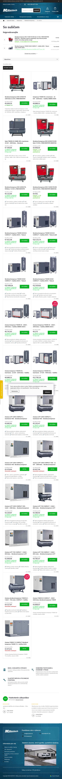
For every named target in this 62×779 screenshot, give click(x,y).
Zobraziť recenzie (19, 700)
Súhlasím (47, 392)
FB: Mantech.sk (28, 736)
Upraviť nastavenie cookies (32, 776)
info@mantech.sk (28, 733)
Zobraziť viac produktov (30, 53)
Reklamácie (7, 759)
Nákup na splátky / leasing (8, 4)
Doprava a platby (8, 757)
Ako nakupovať (8, 749)
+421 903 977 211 (46, 733)
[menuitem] (10, 17)
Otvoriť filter (8, 68)
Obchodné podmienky (9, 751)
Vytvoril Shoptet (55, 776)
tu (38, 388)
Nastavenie (14, 391)
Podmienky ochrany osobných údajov (11, 754)
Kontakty (6, 761)
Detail (24, 469)
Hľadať (36, 10)
